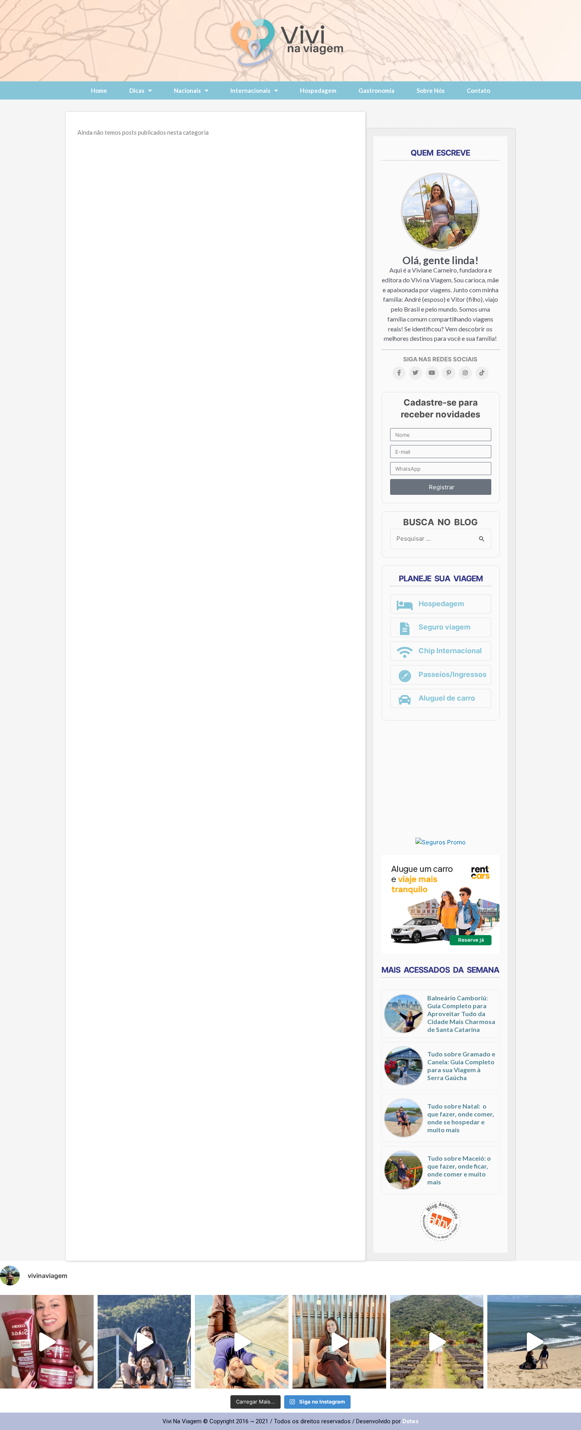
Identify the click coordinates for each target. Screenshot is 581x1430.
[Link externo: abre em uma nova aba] (440, 842)
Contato (478, 90)
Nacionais (187, 90)
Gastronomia (376, 90)
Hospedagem (318, 90)
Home (99, 90)
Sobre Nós (431, 90)
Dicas (136, 90)
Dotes (410, 1421)
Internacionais (250, 90)
